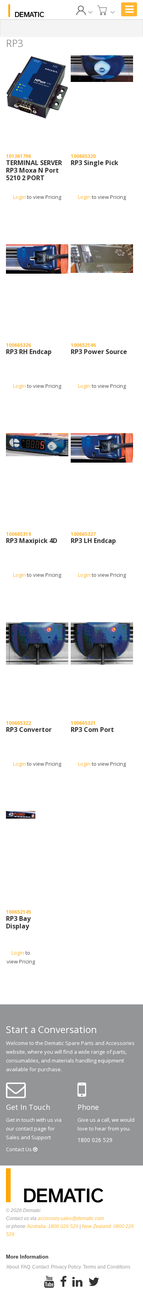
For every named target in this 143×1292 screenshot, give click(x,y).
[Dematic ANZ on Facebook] (63, 1282)
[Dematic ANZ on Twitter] (93, 1282)
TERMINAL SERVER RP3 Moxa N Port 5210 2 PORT (34, 170)
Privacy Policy (66, 1267)
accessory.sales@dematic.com (71, 1218)
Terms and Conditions (106, 1267)
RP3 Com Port (92, 730)
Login (19, 196)
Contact (19, 1149)
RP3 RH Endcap (29, 352)
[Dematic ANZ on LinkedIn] (77, 1282)
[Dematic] (26, 10)
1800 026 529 (94, 1140)
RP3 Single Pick (94, 163)
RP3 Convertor (29, 730)
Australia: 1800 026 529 (52, 1226)
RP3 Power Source (99, 352)
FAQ (25, 1267)
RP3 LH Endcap (93, 541)
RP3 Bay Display (18, 922)
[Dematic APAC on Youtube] (49, 1282)
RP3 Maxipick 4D (31, 541)
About (12, 1267)
